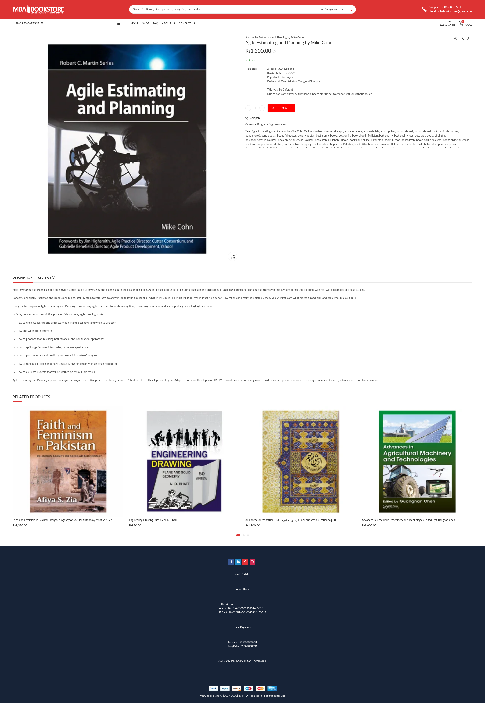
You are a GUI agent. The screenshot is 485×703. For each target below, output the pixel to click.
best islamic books (326, 136)
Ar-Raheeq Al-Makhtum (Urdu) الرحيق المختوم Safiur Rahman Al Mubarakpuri (174, 520)
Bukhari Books (399, 144)
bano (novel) (253, 136)
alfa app (338, 131)
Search (350, 9)
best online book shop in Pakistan (358, 136)
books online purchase (456, 140)
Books (344, 140)
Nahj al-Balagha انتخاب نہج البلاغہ (381, 520)
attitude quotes (449, 131)
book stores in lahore (327, 140)
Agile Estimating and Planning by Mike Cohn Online (282, 131)
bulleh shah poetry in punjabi (441, 144)
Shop (248, 37)
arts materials (371, 131)
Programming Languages (271, 124)
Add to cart (281, 108)
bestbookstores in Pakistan (261, 140)
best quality (386, 136)
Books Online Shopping (297, 144)
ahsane (328, 131)
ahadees (318, 131)
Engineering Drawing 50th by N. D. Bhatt (37, 520)
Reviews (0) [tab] (46, 277)
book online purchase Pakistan (296, 140)
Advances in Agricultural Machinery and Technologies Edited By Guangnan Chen (292, 520)
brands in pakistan (379, 144)
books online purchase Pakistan (264, 144)
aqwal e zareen (353, 131)
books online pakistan (428, 140)
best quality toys (403, 136)
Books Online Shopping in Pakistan (332, 144)
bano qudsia (268, 136)
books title (360, 144)
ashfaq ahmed (404, 131)
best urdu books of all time (430, 136)
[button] (238, 535)
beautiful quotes (286, 136)
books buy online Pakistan (399, 140)
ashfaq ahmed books (426, 131)
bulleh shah (416, 144)
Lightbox (232, 256)
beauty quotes (306, 136)
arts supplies (387, 131)
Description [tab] (23, 277)
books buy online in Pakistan (366, 140)
